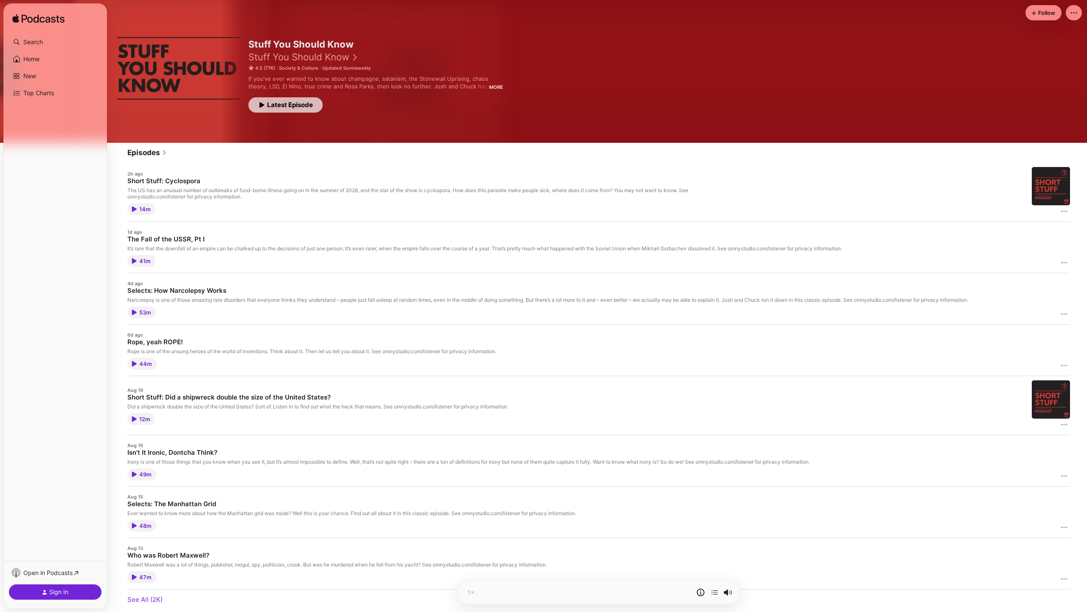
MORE (496, 87)
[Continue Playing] (715, 592)
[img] (38, 19)
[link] (147, 152)
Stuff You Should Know (298, 56)
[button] (55, 42)
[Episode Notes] (701, 592)
